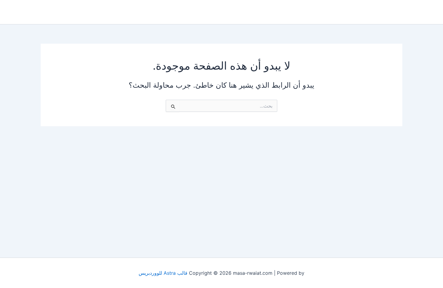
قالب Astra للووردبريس (163, 273)
